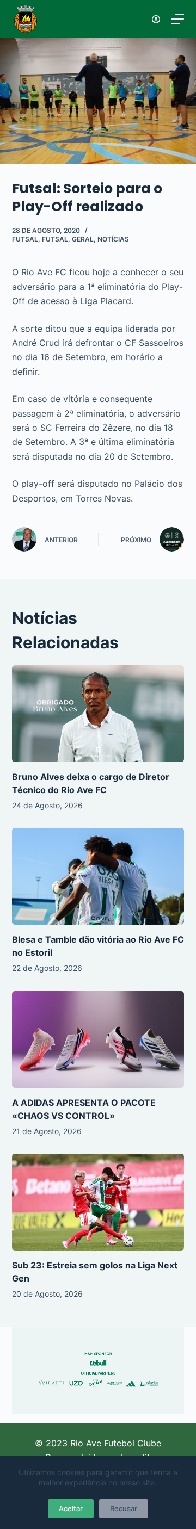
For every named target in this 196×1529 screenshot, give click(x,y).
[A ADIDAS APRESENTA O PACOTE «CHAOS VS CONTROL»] (98, 1039)
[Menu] (177, 19)
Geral (83, 239)
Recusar (123, 1508)
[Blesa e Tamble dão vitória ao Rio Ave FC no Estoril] (98, 876)
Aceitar (71, 1508)
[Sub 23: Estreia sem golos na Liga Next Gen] (98, 1202)
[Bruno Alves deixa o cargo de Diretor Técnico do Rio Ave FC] (98, 713)
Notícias (113, 239)
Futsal (25, 239)
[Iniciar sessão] (156, 19)
